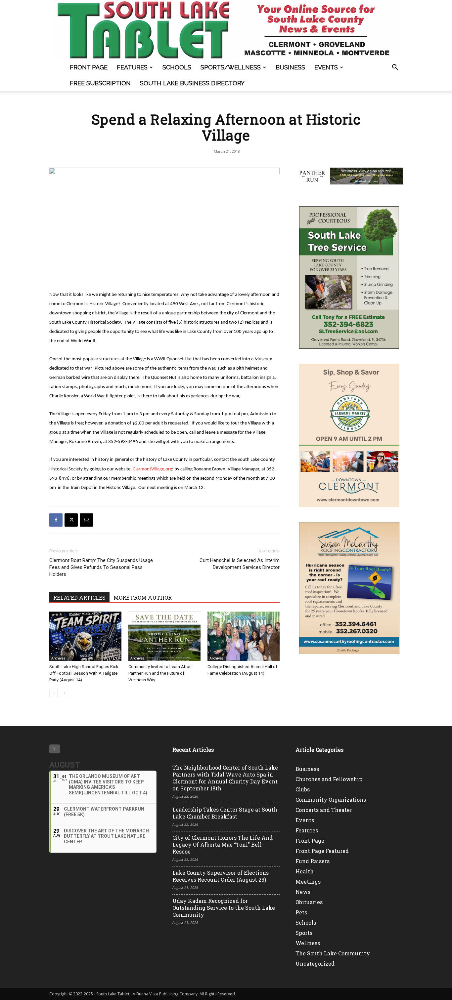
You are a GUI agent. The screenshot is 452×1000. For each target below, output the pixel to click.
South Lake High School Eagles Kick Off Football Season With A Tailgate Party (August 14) (83, 673)
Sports (303, 932)
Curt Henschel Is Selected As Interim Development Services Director (240, 563)
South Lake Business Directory (192, 83)
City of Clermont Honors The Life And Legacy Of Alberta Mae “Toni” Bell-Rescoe (222, 844)
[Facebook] (56, 520)
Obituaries (309, 902)
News (302, 891)
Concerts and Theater (323, 809)
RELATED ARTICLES (79, 597)
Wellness (307, 943)
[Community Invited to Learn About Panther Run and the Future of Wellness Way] (164, 636)
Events (326, 67)
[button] (395, 68)
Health (304, 871)
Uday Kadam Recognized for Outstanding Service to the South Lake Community (223, 907)
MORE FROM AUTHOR (142, 597)
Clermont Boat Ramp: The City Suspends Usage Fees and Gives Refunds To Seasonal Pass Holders (101, 567)
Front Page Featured (322, 850)
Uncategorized (315, 963)
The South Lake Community (332, 953)
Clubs (302, 789)
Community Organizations (330, 799)
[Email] (86, 520)
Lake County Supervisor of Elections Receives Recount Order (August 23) (220, 876)
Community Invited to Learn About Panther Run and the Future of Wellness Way (160, 673)
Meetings (308, 881)
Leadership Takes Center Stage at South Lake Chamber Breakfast (224, 813)
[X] (71, 520)
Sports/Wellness (231, 67)
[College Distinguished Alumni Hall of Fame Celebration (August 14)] (243, 636)
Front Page (89, 67)
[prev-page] (53, 693)
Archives (58, 658)
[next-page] (64, 693)
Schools (176, 67)
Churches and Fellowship (328, 779)
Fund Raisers (312, 861)
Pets (301, 912)
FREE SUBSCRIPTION (100, 83)
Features (132, 67)
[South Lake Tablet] (226, 30)
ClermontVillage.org (152, 469)
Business (290, 67)
